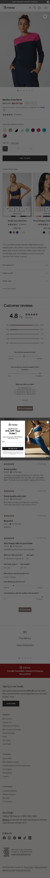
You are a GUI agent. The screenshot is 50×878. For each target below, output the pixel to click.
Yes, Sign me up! (12, 448)
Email (3, 441)
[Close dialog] (48, 422)
